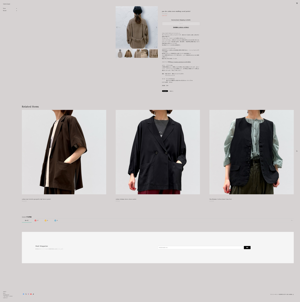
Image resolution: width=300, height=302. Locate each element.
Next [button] (156, 27)
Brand (4, 10)
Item (4, 8)
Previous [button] (117, 27)
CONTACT (5, 297)
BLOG (4, 293)
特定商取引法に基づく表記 (284, 294)
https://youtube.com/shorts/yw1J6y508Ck (181, 61)
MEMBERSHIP (6, 294)
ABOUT (4, 291)
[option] (137, 27)
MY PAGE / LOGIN (8, 296)
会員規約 (290, 294)
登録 (247, 247)
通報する (171, 91)
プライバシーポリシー (274, 294)
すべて (27, 220)
